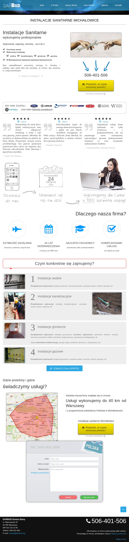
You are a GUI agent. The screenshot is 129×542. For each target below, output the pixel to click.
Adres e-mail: (43, 464)
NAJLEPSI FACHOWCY (80, 242)
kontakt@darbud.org (17, 533)
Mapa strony (121, 539)
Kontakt (118, 5)
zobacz (23, 122)
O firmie (54, 5)
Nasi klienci (89, 5)
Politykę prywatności (118, 534)
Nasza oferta (71, 5)
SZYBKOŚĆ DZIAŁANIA (17, 242)
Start (42, 5)
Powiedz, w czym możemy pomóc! (98, 85)
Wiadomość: (40, 471)
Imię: (47, 459)
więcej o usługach (31, 74)
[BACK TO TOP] (123, 509)
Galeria (105, 5)
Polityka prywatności (40, 473)
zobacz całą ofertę (66, 368)
